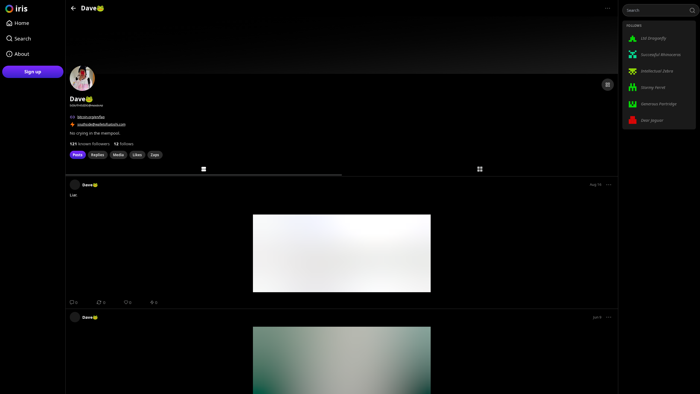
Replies (97, 154)
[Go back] (73, 8)
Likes (137, 154)
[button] (609, 184)
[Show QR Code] (608, 85)
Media (118, 154)
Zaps (155, 154)
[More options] (608, 8)
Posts (78, 154)
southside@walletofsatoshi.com (101, 124)
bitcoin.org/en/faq (90, 117)
